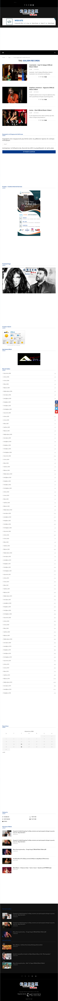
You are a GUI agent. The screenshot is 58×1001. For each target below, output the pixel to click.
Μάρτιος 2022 (6, 549)
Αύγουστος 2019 (7, 660)
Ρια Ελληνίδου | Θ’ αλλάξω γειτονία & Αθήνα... (23, 2)
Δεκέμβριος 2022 (7, 517)
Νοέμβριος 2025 (7, 402)
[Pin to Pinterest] (44, 77)
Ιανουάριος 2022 (7, 556)
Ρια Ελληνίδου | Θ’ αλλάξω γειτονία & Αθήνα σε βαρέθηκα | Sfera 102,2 (31, 858)
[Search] (55, 52)
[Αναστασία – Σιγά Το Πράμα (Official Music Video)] (14, 72)
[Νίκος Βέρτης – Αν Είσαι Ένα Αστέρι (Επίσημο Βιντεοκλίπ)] (6, 947)
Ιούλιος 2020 (6, 621)
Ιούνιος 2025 (6, 420)
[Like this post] (39, 77)
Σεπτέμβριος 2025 (7, 409)
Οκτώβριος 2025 (7, 405)
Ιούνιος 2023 (6, 495)
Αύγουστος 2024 (7, 456)
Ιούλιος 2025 (6, 416)
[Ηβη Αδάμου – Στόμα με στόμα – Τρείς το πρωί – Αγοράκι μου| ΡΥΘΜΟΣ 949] (6, 870)
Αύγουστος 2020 (7, 617)
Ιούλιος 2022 (6, 535)
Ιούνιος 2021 (6, 581)
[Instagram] (28, 5)
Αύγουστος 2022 (7, 531)
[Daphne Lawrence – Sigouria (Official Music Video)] (14, 95)
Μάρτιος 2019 (6, 678)
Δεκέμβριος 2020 (7, 603)
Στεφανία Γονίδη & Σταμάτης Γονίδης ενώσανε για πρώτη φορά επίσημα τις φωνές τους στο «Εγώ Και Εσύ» (34, 831)
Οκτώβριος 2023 (7, 484)
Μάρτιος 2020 (6, 635)
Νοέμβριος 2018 (7, 693)
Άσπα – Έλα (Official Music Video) (40, 110)
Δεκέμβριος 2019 (7, 646)
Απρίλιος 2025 (6, 427)
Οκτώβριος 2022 (7, 524)
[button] (14, 2)
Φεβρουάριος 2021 (7, 596)
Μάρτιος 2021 (6, 592)
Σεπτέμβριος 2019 (7, 657)
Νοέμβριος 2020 (7, 606)
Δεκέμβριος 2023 (7, 477)
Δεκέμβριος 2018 (7, 689)
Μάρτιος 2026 (6, 387)
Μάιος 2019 (6, 671)
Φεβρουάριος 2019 (7, 682)
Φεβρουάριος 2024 (7, 474)
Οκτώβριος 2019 (7, 653)
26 (21, 747)
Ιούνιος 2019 (6, 667)
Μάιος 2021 (6, 585)
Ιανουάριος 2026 (7, 395)
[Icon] (7, 842)
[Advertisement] (29, 39)
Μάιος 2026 (6, 384)
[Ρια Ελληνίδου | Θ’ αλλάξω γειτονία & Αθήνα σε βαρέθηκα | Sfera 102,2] (6, 861)
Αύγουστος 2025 (7, 412)
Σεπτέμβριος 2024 (7, 452)
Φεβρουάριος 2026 (7, 391)
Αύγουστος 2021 (7, 574)
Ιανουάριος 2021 (7, 599)
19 (21, 744)
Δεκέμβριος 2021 (7, 560)
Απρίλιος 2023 (6, 502)
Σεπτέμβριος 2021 (7, 570)
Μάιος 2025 (6, 423)
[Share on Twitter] (42, 77)
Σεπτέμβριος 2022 (7, 527)
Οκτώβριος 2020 (7, 610)
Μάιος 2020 (6, 628)
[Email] (33, 5)
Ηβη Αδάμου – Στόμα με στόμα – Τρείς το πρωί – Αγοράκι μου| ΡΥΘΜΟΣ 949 (32, 867)
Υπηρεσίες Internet (22, 994)
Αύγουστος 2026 (7, 373)
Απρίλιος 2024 (6, 466)
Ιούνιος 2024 (6, 459)
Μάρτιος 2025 (6, 430)
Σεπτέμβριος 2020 (7, 614)
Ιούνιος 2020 (6, 624)
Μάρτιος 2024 (6, 470)
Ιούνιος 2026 (6, 380)
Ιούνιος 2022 (6, 538)
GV (31, 69)
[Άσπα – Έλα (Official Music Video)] (14, 117)
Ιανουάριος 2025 (7, 438)
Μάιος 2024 (6, 463)
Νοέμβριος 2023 (7, 481)
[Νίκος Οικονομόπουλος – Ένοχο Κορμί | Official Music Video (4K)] (6, 852)
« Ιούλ (3, 752)
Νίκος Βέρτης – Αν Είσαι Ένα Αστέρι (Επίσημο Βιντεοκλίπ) (27, 944)
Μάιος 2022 (6, 542)
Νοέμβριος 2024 (7, 445)
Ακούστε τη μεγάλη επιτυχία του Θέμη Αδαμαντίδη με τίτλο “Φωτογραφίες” (32, 954)
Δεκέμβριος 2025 (7, 398)
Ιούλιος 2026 (6, 377)
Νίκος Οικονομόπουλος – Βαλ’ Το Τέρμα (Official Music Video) (29, 963)
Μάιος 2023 (6, 499)
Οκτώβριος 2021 (7, 567)
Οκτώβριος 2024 (7, 448)
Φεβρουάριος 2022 (7, 553)
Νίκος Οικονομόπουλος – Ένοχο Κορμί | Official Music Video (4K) (29, 849)
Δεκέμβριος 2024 (7, 441)
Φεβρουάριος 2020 (7, 639)
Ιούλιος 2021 (6, 578)
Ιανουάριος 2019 (7, 685)
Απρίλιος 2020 (6, 632)
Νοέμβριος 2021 (7, 563)
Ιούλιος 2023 (6, 492)
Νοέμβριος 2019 (7, 650)
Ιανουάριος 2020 (7, 642)
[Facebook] (24, 5)
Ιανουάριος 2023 (7, 513)
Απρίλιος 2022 (6, 545)
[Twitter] (26, 5)
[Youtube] (30, 5)
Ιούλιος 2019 (6, 664)
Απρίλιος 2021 (6, 588)
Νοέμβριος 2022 (7, 520)
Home (3, 57)
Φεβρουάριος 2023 (7, 509)
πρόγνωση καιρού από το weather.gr (13, 345)
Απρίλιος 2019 (6, 675)
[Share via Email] (45, 77)
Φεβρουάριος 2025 (7, 434)
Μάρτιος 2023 (6, 506)
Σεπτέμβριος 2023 (7, 488)
